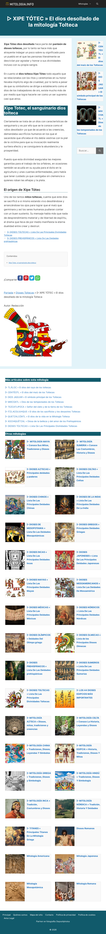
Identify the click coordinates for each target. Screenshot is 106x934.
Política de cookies (86, 915)
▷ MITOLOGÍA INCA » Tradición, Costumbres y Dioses (38, 804)
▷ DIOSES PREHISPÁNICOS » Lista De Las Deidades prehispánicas (39, 668)
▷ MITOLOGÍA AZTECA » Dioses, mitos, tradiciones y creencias (37, 723)
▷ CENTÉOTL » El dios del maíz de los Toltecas (30, 392)
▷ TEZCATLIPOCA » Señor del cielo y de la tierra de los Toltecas (38, 407)
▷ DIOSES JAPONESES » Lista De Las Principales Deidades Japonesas (88, 558)
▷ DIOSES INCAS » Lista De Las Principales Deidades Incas (38, 558)
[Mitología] (19, 3)
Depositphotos (63, 921)
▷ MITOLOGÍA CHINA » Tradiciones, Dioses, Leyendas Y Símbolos (38, 749)
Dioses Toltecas (25, 292)
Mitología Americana (38, 856)
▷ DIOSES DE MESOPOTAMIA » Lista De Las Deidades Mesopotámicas (39, 530)
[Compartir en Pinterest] (26, 279)
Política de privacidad (66, 915)
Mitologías (83, 4)
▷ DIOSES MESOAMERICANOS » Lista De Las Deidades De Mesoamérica (88, 585)
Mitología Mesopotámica (35, 885)
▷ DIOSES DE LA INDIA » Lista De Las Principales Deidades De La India (89, 502)
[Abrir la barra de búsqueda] (97, 4)
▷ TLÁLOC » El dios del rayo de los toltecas (28, 387)
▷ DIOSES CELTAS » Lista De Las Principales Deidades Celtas (88, 475)
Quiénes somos (20, 915)
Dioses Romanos (85, 828)
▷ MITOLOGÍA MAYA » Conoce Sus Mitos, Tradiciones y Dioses (38, 445)
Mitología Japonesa (87, 856)
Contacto (49, 915)
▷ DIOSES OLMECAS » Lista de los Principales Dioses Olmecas (89, 640)
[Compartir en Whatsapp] (37, 279)
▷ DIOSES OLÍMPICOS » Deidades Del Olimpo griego (38, 639)
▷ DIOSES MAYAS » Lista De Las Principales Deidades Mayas (38, 585)
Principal (7, 915)
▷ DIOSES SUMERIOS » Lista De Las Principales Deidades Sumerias (88, 668)
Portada (8, 292)
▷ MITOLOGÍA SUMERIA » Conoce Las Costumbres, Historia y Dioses (87, 447)
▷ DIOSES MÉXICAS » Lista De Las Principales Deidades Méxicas (38, 613)
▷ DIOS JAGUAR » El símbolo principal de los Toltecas (33, 397)
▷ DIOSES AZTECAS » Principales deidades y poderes (38, 473)
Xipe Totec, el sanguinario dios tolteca (22, 263)
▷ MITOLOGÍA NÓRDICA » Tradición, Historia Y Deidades (88, 804)
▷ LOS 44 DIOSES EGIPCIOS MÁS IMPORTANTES (86, 694)
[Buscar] (99, 150)
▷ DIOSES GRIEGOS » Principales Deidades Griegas (88, 528)
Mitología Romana (86, 883)
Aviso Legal (9, 918)
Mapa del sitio (36, 915)
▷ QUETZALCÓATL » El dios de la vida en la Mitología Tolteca (37, 416)
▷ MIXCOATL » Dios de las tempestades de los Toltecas (34, 402)
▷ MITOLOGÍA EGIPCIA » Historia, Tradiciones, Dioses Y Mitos (88, 751)
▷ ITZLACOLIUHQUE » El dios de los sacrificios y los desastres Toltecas (42, 411)
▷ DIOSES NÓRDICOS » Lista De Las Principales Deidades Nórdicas (88, 613)
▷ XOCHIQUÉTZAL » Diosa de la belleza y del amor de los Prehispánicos (43, 421)
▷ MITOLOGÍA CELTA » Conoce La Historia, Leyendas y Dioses (88, 722)
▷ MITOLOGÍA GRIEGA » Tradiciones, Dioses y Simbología (39, 777)
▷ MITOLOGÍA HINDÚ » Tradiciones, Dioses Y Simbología (88, 777)
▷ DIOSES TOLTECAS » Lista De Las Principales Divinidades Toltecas (41, 426)
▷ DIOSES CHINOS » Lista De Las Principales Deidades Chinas (38, 502)
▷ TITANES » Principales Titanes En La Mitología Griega (37, 834)
